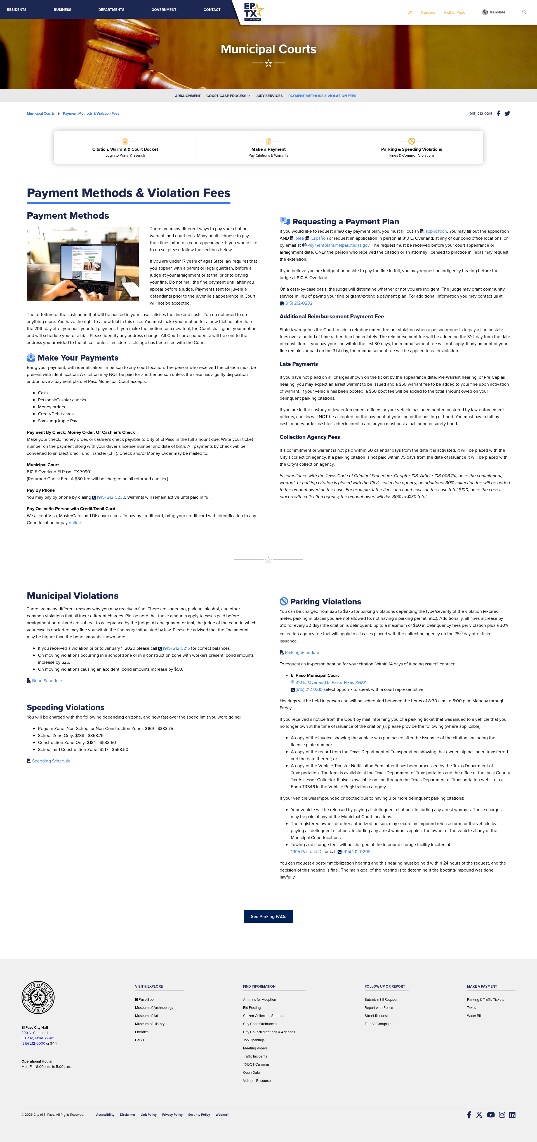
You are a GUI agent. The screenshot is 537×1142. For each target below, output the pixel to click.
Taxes (471, 1007)
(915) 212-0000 (33, 1043)
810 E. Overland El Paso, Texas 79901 (330, 682)
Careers (428, 12)
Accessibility (105, 1114)
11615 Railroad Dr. (307, 851)
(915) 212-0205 (356, 851)
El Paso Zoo (144, 999)
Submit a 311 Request (381, 999)
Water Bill (474, 1015)
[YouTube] (489, 1115)
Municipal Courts (41, 113)
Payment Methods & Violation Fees (322, 95)
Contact (212, 9)
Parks (139, 1040)
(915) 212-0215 (480, 113)
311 (410, 12)
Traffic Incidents (255, 1056)
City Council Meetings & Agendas (269, 1032)
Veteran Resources (257, 1080)
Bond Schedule (47, 680)
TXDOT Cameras (256, 1064)
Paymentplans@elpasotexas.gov (338, 245)
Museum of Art (146, 1015)
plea (299, 238)
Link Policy (149, 1114)
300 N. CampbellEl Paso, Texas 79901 (38, 1035)
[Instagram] (500, 1115)
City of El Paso (44, 1114)
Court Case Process (226, 95)
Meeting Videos (255, 1048)
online (75, 522)
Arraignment (188, 95)
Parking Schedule (302, 652)
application (436, 231)
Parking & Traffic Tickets (485, 999)
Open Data (251, 1072)
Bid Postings (252, 1007)
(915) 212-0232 (111, 497)
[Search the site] (524, 12)
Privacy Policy (172, 1114)
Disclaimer (127, 1114)
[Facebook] (467, 1115)
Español (319, 238)
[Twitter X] (477, 1115)
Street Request (376, 1015)
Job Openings (254, 1040)
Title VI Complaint (379, 1023)
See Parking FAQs (268, 916)
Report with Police (379, 1007)
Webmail (222, 1114)
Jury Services (269, 95)
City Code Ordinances (260, 1023)
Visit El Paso (454, 12)
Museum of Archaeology (154, 1007)
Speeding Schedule (51, 761)
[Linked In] (510, 1115)
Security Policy (199, 1114)
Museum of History (149, 1023)
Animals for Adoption (259, 999)
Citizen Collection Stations (263, 1015)
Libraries (142, 1032)
